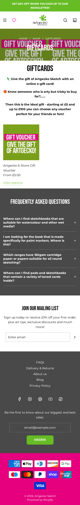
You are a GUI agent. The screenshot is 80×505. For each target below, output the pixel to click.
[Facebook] (19, 399)
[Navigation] (4, 20)
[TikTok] (60, 399)
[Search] (65, 20)
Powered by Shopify (40, 499)
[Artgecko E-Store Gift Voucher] (21, 142)
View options (13, 183)
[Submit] (74, 337)
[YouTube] (50, 399)
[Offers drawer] (14, 20)
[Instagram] (30, 399)
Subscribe (40, 440)
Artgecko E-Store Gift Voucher (19, 168)
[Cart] (74, 20)
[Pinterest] (40, 399)
